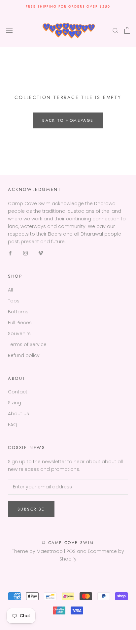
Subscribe (31, 509)
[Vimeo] (40, 253)
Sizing (14, 402)
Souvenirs (19, 333)
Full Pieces (20, 322)
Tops (13, 300)
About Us (18, 413)
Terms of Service (27, 344)
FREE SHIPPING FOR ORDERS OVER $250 (68, 6)
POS (71, 551)
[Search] (116, 30)
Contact (17, 391)
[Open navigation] (9, 30)
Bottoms (18, 311)
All (10, 290)
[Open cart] (127, 30)
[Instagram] (25, 253)
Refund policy (24, 355)
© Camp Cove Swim (68, 543)
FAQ (12, 424)
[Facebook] (10, 253)
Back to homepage (67, 120)
